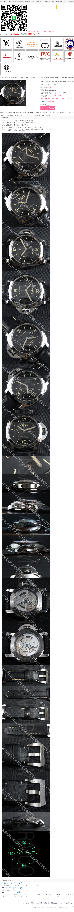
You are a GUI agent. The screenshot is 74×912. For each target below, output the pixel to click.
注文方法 (24, 34)
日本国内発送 (15, 34)
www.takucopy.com (51, 907)
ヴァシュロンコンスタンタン (50, 897)
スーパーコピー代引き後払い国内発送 (12, 77)
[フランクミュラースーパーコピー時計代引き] (57, 56)
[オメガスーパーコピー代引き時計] (6, 56)
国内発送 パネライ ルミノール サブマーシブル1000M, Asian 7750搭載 (29, 115)
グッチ (37, 885)
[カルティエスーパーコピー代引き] (19, 56)
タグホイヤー (60, 897)
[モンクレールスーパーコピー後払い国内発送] (57, 44)
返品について (55, 903)
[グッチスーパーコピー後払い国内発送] (45, 44)
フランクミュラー (18, 897)
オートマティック (38, 77)
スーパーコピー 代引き (28, 903)
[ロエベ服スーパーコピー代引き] (6, 69)
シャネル (16, 885)
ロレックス (6, 894)
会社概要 (39, 903)
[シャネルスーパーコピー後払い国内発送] (19, 44)
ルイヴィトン (6, 885)
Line (39, 34)
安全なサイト (32, 34)
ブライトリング (29, 897)
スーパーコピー (4, 34)
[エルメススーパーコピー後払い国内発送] (32, 44)
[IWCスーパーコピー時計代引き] (45, 56)
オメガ (58, 894)
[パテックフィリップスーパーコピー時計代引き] (32, 56)
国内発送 (43, 101)
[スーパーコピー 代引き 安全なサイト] (14, 31)
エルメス (27, 885)
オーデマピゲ (38, 897)
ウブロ (26, 894)
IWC (4, 897)
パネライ (28, 77)
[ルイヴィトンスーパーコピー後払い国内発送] (6, 44)
